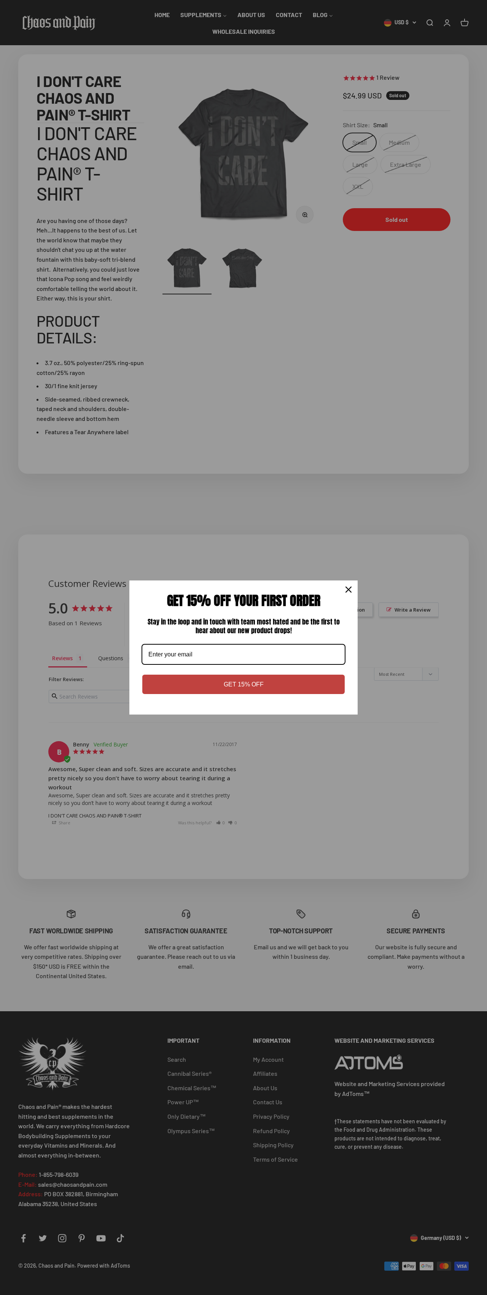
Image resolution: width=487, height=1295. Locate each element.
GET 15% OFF (244, 684)
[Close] (348, 589)
